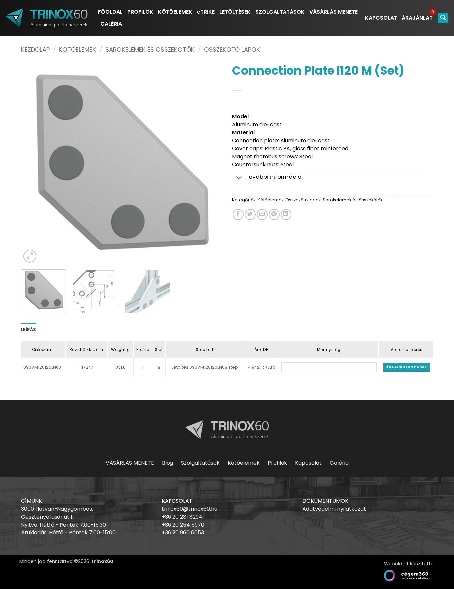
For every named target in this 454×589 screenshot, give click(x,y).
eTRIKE (206, 12)
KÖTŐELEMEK (175, 12)
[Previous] (33, 164)
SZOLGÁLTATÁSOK (280, 12)
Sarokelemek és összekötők (150, 49)
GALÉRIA (111, 24)
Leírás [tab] (28, 329)
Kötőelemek (77, 49)
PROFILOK (140, 12)
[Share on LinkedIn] (286, 214)
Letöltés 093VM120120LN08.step (205, 367)
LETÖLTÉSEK (235, 12)
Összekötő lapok (232, 49)
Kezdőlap (35, 49)
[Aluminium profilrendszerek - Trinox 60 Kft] (46, 17)
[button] (443, 18)
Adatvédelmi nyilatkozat (334, 509)
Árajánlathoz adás (406, 367)
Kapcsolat (308, 463)
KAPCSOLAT (381, 18)
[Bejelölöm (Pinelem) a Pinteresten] (274, 214)
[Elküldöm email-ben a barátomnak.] (262, 214)
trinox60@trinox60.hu (189, 509)
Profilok (277, 463)
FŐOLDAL (110, 12)
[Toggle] (238, 178)
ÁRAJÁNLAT (417, 18)
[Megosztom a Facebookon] (238, 214)
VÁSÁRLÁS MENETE (333, 12)
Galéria (339, 463)
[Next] (210, 164)
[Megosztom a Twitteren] (250, 214)
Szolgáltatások (200, 463)
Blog (167, 463)
